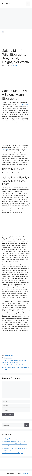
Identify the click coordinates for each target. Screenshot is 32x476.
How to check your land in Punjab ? (12, 453)
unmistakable (25, 104)
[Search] (26, 425)
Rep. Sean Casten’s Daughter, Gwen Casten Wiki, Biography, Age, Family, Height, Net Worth (15, 367)
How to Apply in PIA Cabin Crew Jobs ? (14, 441)
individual (5, 149)
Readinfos (6, 4)
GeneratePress (24, 473)
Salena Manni (8, 358)
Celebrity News (8, 355)
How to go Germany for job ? (10, 439)
